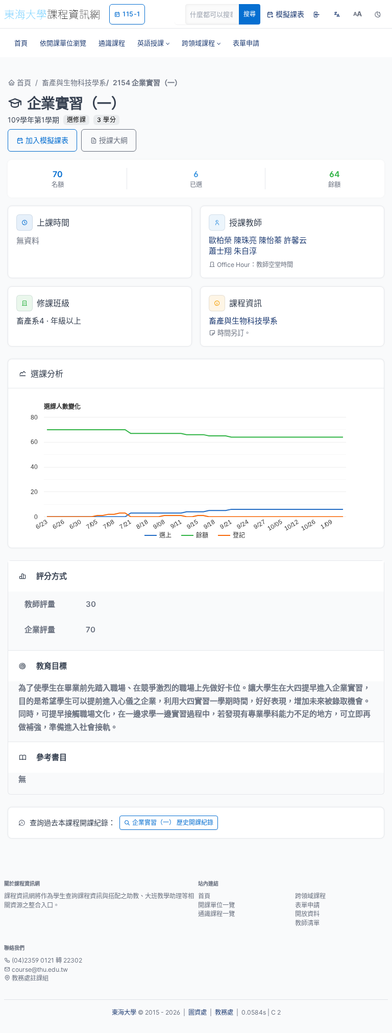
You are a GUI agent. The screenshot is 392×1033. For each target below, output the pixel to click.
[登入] (316, 14)
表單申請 (307, 905)
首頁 (23, 82)
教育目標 (51, 666)
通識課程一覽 (216, 914)
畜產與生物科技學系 (74, 82)
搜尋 (249, 14)
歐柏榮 (220, 240)
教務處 (224, 1012)
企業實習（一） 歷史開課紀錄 (172, 822)
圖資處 (197, 1012)
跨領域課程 (310, 896)
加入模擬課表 (47, 140)
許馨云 (295, 240)
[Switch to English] (337, 14)
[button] (153, 43)
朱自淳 (245, 251)
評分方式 (51, 576)
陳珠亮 (245, 240)
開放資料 (307, 914)
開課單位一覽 (216, 905)
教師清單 (307, 923)
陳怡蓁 (270, 240)
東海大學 (124, 1012)
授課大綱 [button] (113, 140)
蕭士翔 (220, 251)
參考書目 (51, 757)
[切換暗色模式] (378, 14)
